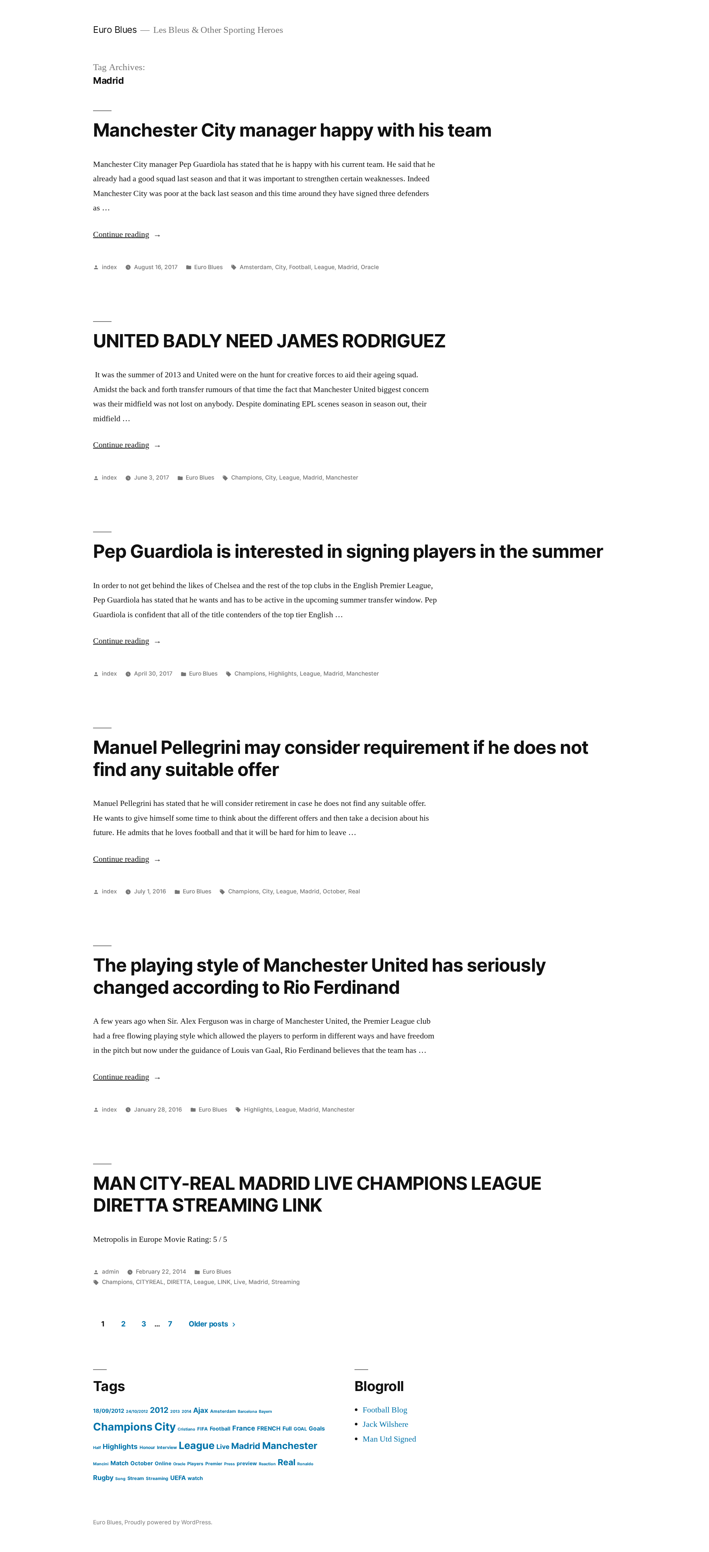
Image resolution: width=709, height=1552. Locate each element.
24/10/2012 (137, 1411)
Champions (246, 477)
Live (239, 1281)
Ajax (200, 1410)
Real (354, 891)
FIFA (202, 1429)
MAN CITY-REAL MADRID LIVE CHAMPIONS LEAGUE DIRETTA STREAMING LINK (317, 1194)
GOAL (300, 1429)
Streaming (285, 1281)
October (334, 891)
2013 (175, 1411)
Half (97, 1447)
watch (195, 1478)
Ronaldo (305, 1464)
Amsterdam (256, 267)
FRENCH (269, 1428)
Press (229, 1464)
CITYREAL (150, 1281)
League (324, 267)
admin (110, 1271)
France (243, 1428)
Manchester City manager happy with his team (292, 130)
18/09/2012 (108, 1410)
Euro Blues (115, 29)
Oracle (370, 267)
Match (119, 1463)
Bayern (265, 1411)
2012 (159, 1410)
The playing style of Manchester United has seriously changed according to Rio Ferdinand (319, 976)
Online (163, 1463)
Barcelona (247, 1411)
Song (120, 1478)
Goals (317, 1428)
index (109, 267)
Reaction (267, 1464)
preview (247, 1463)
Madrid (347, 267)
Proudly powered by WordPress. (168, 1522)
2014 (186, 1411)
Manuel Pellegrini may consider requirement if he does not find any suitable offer (340, 758)
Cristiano (186, 1429)
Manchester (342, 477)
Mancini (101, 1464)
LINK (224, 1281)
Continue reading (127, 234)
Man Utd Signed (389, 1439)
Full (287, 1428)
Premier (213, 1463)
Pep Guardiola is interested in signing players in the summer (348, 551)
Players (195, 1463)
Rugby (103, 1477)
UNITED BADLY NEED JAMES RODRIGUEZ (269, 341)
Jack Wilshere (385, 1424)
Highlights (282, 673)
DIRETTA (179, 1281)
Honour (147, 1447)
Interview (167, 1447)
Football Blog (385, 1410)
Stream (135, 1478)
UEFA (178, 1477)
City (280, 267)
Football (300, 267)
